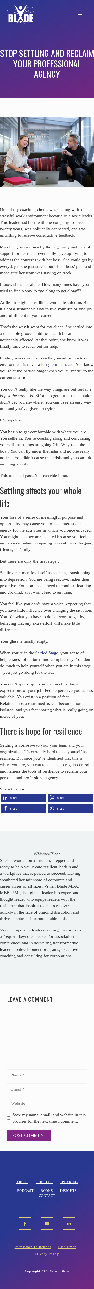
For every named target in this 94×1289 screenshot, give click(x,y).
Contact (47, 1196)
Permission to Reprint (33, 1247)
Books (47, 1191)
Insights (68, 1191)
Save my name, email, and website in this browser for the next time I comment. (49, 1118)
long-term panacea (57, 364)
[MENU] (80, 14)
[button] (23, 798)
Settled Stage (46, 652)
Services (44, 1182)
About (22, 1182)
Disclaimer (67, 1247)
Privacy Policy (47, 1254)
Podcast (25, 1191)
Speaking (69, 1182)
